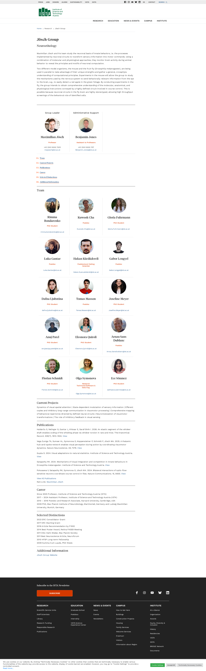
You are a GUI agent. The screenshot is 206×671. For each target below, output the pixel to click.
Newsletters (98, 619)
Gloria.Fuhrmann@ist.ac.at (119, 229)
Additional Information (49, 182)
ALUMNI (64, 2)
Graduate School (78, 610)
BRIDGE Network (157, 646)
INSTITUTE (162, 21)
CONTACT (151, 2)
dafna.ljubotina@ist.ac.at (52, 310)
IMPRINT (144, 666)
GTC (167, 666)
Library (40, 619)
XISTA (94, 2)
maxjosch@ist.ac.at (52, 150)
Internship (75, 619)
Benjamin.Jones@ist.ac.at (85, 150)
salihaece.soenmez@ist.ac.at (119, 390)
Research (48, 28)
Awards (153, 619)
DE (144, 2)
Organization (155, 614)
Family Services (122, 627)
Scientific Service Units (46, 610)
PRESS (40, 2)
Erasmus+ (120, 636)
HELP (137, 666)
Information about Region (126, 644)
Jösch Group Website (47, 555)
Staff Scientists (43, 614)
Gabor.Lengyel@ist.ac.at (119, 270)
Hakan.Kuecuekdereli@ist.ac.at (86, 272)
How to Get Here (123, 610)
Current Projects (46, 163)
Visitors (119, 640)
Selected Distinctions (48, 177)
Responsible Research (46, 627)
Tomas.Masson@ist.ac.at (86, 310)
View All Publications (46, 478)
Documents (154, 651)
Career (42, 172)
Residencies (155, 633)
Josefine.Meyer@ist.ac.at (119, 310)
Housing (119, 623)
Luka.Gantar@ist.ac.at (52, 270)
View (65, 436)
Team (42, 158)
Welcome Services (123, 632)
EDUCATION (113, 21)
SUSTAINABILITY (76, 2)
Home (39, 28)
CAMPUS (148, 21)
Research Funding (44, 623)
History (153, 629)
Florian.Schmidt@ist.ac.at (52, 390)
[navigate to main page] (50, 11)
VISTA (87, 2)
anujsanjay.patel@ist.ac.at (52, 348)
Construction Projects (125, 619)
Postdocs (74, 614)
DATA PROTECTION (156, 666)
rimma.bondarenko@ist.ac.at (52, 232)
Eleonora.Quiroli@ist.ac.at (86, 348)
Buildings (120, 614)
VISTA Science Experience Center (78, 624)
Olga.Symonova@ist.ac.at (86, 394)
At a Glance (155, 610)
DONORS (56, 2)
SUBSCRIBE (54, 593)
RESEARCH (98, 21)
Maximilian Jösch (55, 482)
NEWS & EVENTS (131, 21)
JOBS (48, 2)
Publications (45, 167)
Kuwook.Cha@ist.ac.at (86, 229)
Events (96, 614)
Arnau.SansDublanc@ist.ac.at (119, 351)
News (95, 610)
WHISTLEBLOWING (126, 666)
